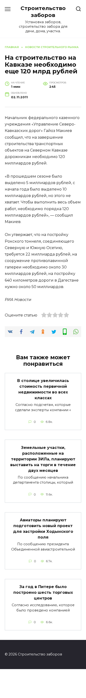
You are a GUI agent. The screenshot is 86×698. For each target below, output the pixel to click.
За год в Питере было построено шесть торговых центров (43, 592)
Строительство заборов (43, 11)
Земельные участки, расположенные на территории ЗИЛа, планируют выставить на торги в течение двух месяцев (43, 459)
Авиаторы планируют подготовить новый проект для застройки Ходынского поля (43, 529)
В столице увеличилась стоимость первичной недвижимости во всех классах (43, 389)
